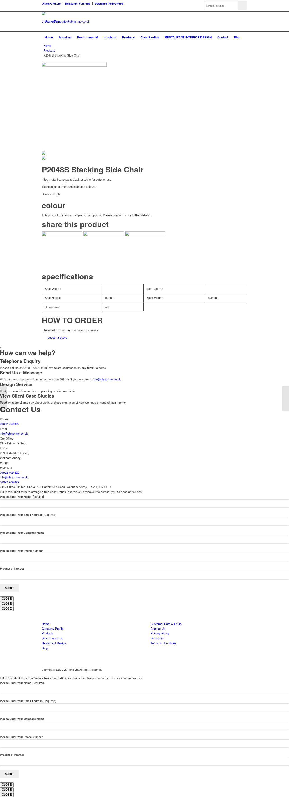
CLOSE (7, 598)
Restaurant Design (54, 643)
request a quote (57, 337)
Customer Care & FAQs (166, 624)
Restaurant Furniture (77, 3)
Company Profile (52, 628)
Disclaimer (157, 638)
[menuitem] (52, 3)
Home (47, 45)
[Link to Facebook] (237, 669)
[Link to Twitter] (230, 669)
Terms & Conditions (163, 643)
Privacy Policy (160, 633)
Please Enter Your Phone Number (21, 551)
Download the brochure (109, 3)
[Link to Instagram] (243, 669)
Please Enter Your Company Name (22, 533)
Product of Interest (12, 569)
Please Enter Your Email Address (28, 515)
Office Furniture (51, 3)
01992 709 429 (9, 482)
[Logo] (53, 21)
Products (49, 50)
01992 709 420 (9, 424)
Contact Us (158, 628)
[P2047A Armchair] (3, 398)
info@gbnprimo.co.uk (76, 21)
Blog (45, 648)
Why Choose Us (52, 638)
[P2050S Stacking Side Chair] (285, 398)
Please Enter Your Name (22, 497)
